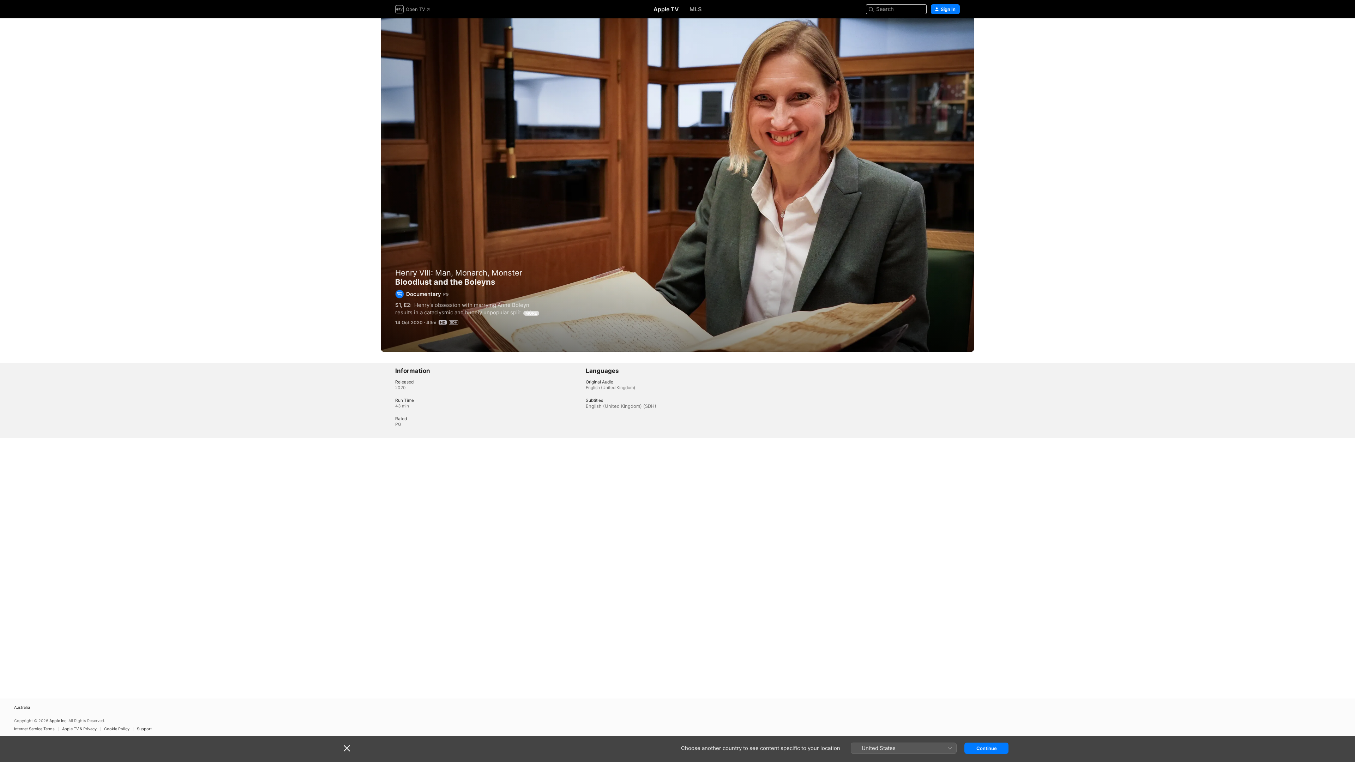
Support (144, 729)
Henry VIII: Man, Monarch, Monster (458, 272)
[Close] (347, 748)
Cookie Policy (117, 729)
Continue (986, 748)
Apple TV (666, 9)
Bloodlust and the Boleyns (677, 185)
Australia (22, 707)
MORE (531, 313)
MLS (695, 9)
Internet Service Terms (34, 729)
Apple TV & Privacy (79, 729)
